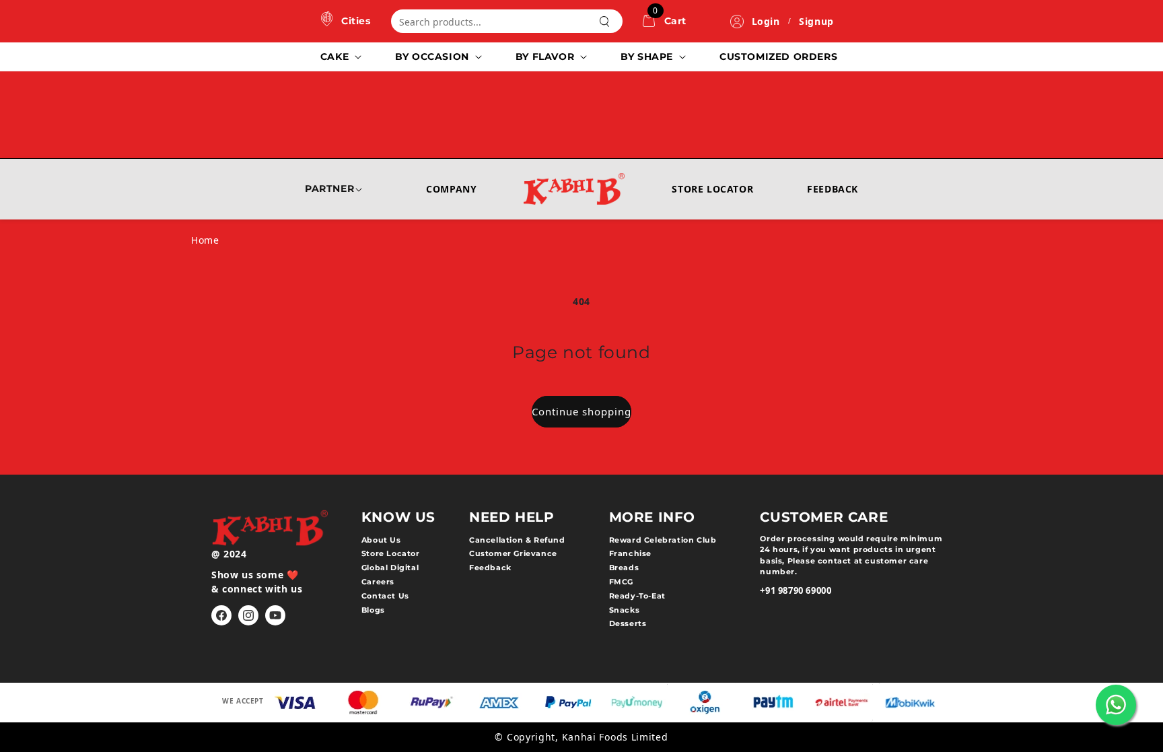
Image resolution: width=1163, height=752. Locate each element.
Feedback (832, 188)
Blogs (373, 610)
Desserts (628, 623)
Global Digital (390, 567)
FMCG (621, 581)
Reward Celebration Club (663, 540)
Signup (816, 21)
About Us (381, 540)
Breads (624, 567)
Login (766, 21)
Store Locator (712, 188)
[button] (339, 56)
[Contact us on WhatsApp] (1116, 705)
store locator (390, 553)
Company (451, 188)
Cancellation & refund (517, 540)
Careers (377, 581)
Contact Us (385, 596)
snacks (624, 610)
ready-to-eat (637, 596)
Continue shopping (581, 411)
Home (205, 240)
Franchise (630, 553)
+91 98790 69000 (795, 590)
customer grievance (513, 553)
